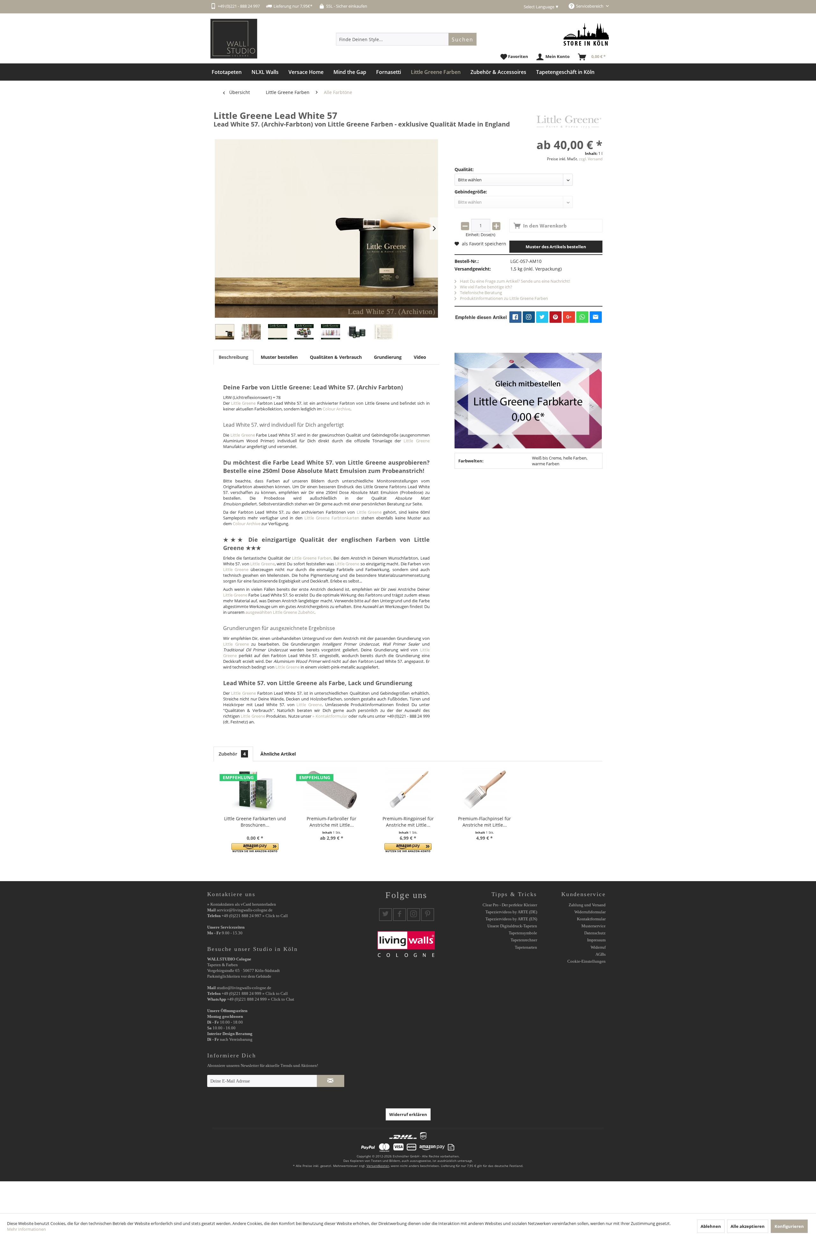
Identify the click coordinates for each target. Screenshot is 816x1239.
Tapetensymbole (523, 933)
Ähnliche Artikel (278, 754)
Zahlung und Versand (587, 904)
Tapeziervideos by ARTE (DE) (511, 911)
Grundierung (388, 357)
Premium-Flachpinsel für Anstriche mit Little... (484, 821)
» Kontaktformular (329, 716)
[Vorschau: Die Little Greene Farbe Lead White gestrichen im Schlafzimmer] (251, 332)
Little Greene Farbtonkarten (331, 518)
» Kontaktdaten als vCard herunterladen (241, 904)
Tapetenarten (526, 947)
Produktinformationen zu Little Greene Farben (503, 298)
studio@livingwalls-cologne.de (244, 987)
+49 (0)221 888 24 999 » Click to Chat (260, 999)
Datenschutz (595, 933)
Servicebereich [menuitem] (590, 6)
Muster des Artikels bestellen (556, 247)
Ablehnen (711, 1226)
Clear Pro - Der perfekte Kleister (510, 904)
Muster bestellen (279, 357)
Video (420, 357)
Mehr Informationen (26, 1229)
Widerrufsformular (590, 911)
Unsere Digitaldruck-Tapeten (512, 926)
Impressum (596, 940)
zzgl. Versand (590, 159)
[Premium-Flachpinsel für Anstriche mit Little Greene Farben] (484, 790)
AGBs (600, 954)
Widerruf (598, 947)
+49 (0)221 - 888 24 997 (239, 6)
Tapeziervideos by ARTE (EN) (511, 919)
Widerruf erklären (408, 1114)
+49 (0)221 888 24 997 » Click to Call (255, 915)
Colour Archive (336, 409)
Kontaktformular (591, 919)
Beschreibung (233, 357)
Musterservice (593, 926)
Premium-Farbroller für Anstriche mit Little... (331, 821)
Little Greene (243, 403)
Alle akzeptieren (748, 1226)
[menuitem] (406, 39)
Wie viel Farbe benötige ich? (485, 287)
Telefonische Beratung (480, 292)
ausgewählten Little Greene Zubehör (279, 612)
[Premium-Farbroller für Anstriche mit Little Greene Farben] (331, 790)
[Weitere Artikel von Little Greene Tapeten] (569, 122)
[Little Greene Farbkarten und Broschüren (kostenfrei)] (255, 790)
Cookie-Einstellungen (586, 961)
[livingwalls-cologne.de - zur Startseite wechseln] (233, 39)
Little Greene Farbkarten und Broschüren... (255, 821)
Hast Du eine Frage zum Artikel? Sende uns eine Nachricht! (514, 281)
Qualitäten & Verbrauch (336, 357)
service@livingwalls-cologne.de (245, 910)
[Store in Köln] (586, 34)
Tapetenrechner (524, 940)
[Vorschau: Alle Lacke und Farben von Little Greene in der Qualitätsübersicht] (383, 332)
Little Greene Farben (311, 558)
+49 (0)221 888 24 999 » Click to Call (255, 993)
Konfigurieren (789, 1226)
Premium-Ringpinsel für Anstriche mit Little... (408, 821)
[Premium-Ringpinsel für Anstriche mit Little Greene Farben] (408, 790)
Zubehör (232, 754)
